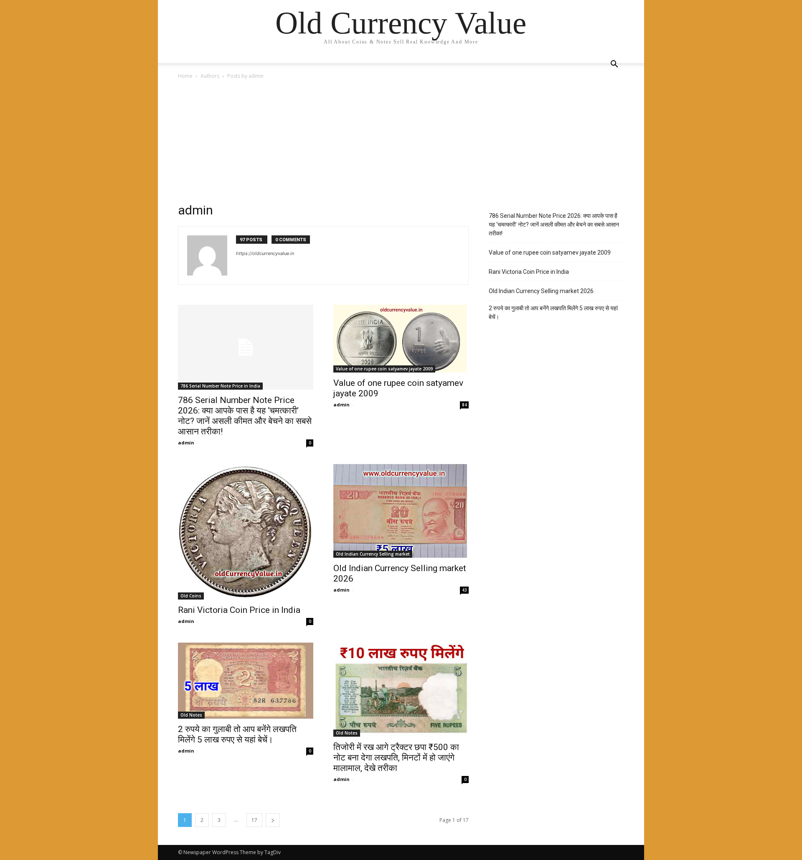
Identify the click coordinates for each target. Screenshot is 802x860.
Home (185, 75)
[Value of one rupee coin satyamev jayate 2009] (401, 339)
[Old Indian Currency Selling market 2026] (401, 511)
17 (254, 820)
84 (464, 405)
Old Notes (191, 715)
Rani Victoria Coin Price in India (239, 610)
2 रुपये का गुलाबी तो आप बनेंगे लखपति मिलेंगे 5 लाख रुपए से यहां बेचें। (237, 734)
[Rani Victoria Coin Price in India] (245, 532)
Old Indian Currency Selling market (373, 554)
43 (464, 590)
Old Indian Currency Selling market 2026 (541, 291)
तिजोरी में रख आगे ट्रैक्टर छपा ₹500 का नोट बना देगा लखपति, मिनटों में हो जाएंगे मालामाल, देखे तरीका (396, 757)
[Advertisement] (401, 143)
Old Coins (190, 596)
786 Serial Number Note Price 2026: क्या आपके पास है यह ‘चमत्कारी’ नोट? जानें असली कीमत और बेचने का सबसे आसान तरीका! (245, 415)
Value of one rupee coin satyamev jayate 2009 (384, 369)
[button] (614, 65)
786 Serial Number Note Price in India (220, 386)
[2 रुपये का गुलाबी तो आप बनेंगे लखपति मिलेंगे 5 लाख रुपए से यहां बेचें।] (245, 681)
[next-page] (273, 820)
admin (186, 442)
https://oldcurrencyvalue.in (265, 253)
